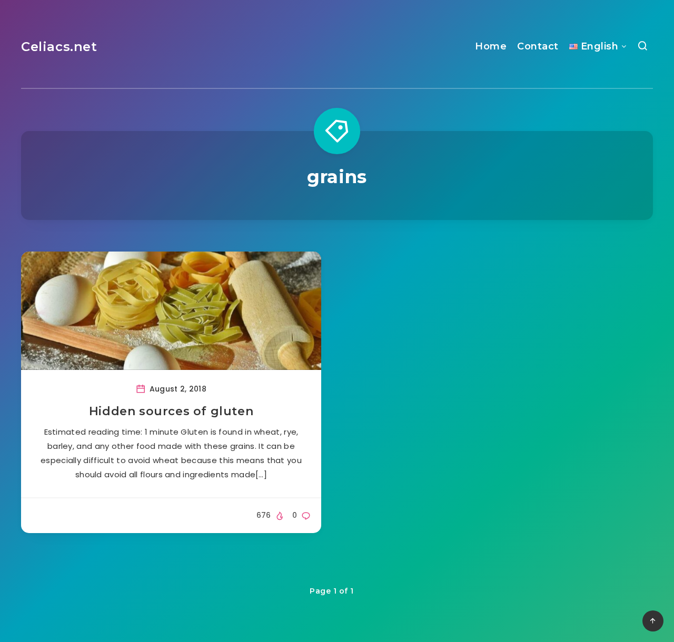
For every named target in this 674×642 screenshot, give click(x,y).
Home (491, 46)
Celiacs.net (59, 46)
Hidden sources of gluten (171, 411)
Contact (538, 46)
